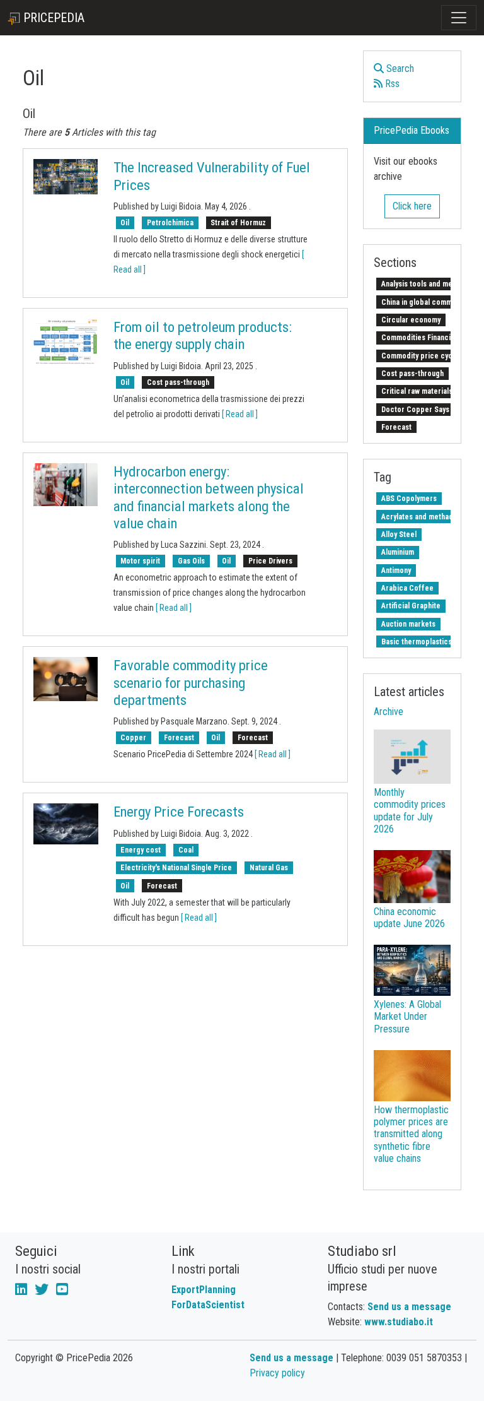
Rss (391, 84)
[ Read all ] (240, 414)
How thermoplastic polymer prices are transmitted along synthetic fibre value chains (411, 1134)
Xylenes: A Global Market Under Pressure (407, 1016)
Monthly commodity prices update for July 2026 (410, 810)
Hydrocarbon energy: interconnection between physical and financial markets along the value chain (208, 497)
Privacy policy (277, 1373)
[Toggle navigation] (458, 17)
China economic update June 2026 (409, 918)
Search (399, 68)
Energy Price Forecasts (178, 811)
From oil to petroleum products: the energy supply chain (202, 336)
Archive (388, 712)
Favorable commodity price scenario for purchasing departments (190, 682)
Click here (412, 206)
